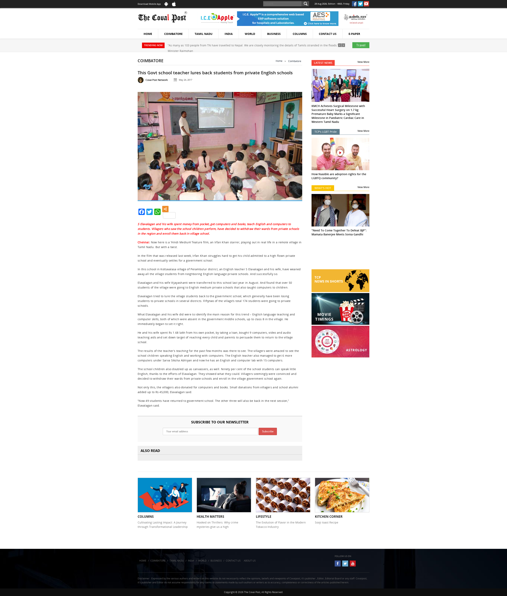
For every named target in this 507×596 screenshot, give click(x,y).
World (250, 34)
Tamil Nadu (204, 34)
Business (274, 34)
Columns (300, 34)
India (229, 34)
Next (294, 144)
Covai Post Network (157, 80)
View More (363, 62)
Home (148, 34)
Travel (360, 45)
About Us (250, 560)
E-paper (354, 34)
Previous (145, 144)
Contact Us (327, 34)
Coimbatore (173, 34)
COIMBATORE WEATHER (341, 254)
